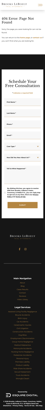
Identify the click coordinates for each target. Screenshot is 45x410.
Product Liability (22, 365)
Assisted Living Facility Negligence (22, 312)
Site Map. (39, 406)
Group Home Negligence (22, 342)
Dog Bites (22, 335)
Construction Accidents (22, 332)
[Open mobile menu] (40, 5)
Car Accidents (22, 322)
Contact (22, 293)
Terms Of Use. (29, 406)
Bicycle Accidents (22, 315)
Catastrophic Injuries (22, 325)
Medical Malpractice (22, 345)
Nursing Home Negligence (22, 352)
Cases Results (22, 289)
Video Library (22, 299)
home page (25, 38)
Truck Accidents (22, 375)
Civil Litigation (22, 328)
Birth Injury (22, 318)
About (22, 283)
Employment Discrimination (22, 338)
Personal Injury (22, 358)
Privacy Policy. (18, 406)
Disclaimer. (7, 406)
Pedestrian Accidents (23, 355)
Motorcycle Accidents (23, 348)
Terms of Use (20, 197)
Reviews (22, 296)
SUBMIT (22, 205)
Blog (22, 286)
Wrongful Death (22, 379)
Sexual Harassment (22, 372)
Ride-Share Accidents (23, 369)
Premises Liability (22, 362)
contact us (37, 38)
